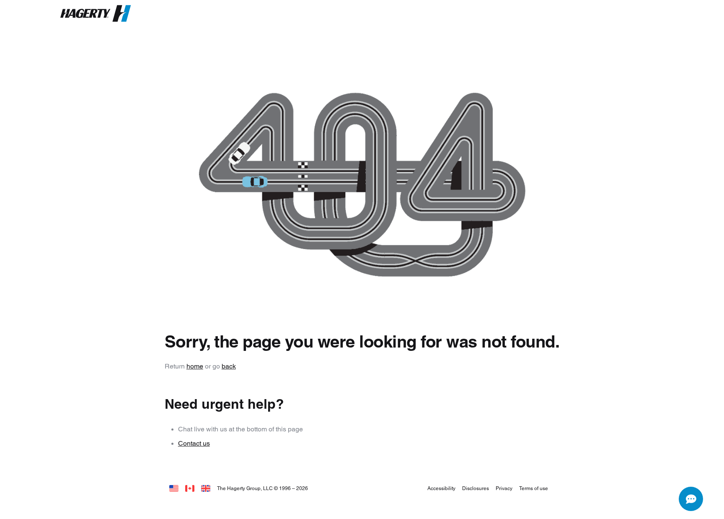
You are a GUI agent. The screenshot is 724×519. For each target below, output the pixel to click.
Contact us (194, 443)
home (194, 366)
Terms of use (533, 488)
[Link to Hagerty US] (173, 488)
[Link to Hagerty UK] (205, 488)
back (229, 366)
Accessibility (441, 488)
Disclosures (475, 488)
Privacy (504, 488)
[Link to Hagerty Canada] (189, 488)
